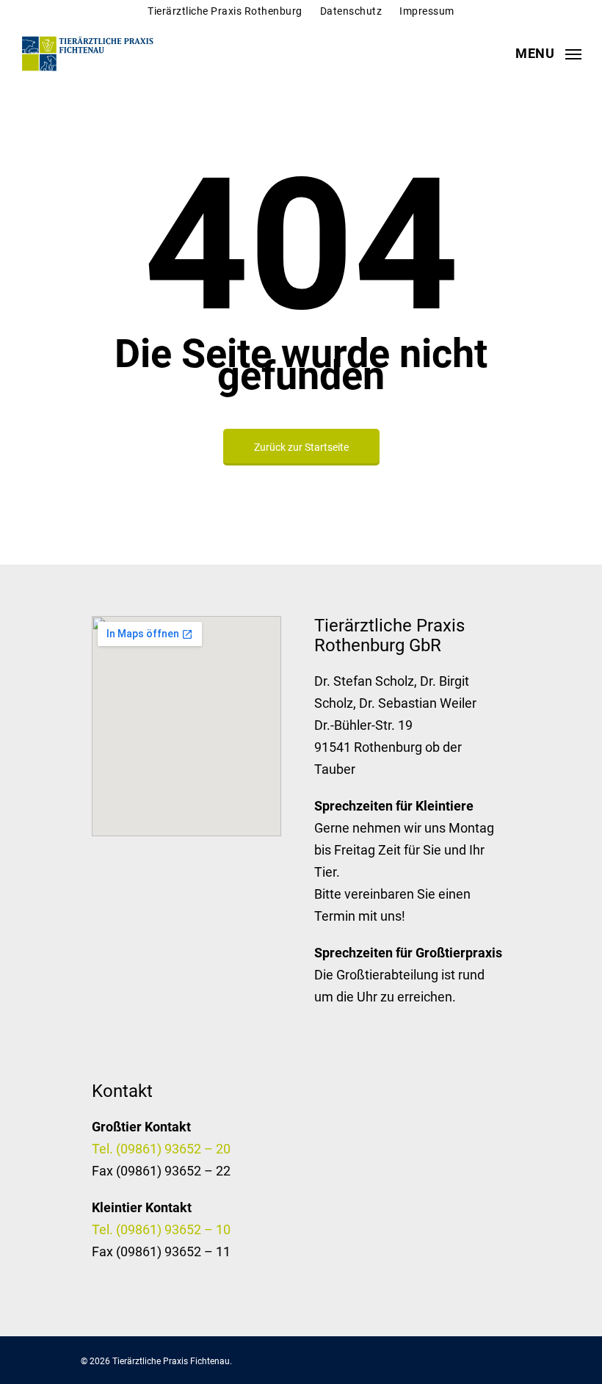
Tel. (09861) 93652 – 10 (161, 1229)
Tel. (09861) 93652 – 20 (161, 1148)
